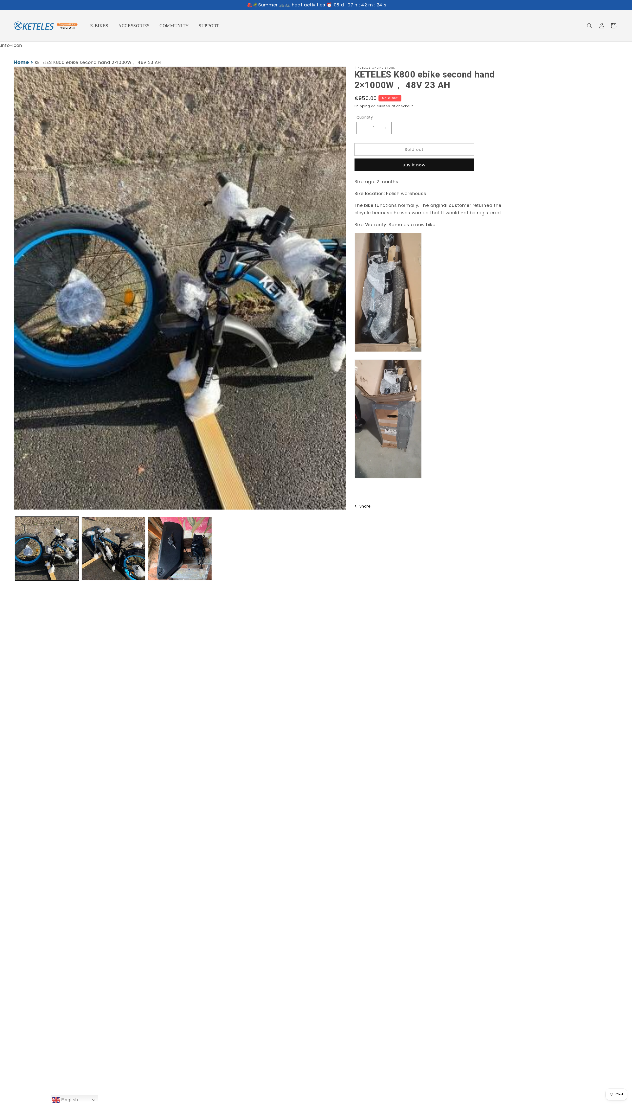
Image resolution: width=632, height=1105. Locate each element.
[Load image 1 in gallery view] (47, 549)
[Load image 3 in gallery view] (180, 549)
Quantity (364, 117)
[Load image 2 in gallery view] (113, 549)
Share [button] (365, 506)
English (69, 1099)
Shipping (362, 106)
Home (21, 62)
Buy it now (414, 165)
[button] (589, 26)
